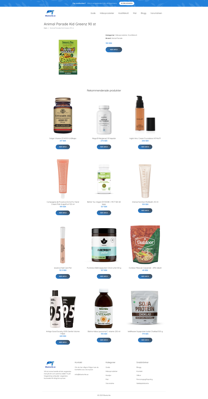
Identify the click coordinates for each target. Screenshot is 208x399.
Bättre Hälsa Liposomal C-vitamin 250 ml (104, 331)
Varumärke (110, 383)
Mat (134, 13)
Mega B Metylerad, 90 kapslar (104, 138)
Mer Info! (114, 50)
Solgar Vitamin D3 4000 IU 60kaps (62, 138)
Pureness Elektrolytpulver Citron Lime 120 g (104, 268)
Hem (45, 28)
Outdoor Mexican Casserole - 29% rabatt (145, 268)
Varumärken (156, 13)
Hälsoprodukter (107, 13)
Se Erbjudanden (126, 3)
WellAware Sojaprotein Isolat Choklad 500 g (145, 331)
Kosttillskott (123, 13)
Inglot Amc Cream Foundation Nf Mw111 (145, 138)
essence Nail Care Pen (63, 268)
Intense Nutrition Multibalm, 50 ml (145, 202)
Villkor (138, 375)
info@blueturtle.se (81, 374)
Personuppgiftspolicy (144, 379)
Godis (93, 13)
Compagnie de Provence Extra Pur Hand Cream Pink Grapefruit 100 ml (63, 203)
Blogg (143, 13)
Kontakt (139, 371)
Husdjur (108, 375)
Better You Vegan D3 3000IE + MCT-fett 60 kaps (104, 203)
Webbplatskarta (142, 383)
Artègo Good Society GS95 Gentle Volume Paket (63, 332)
